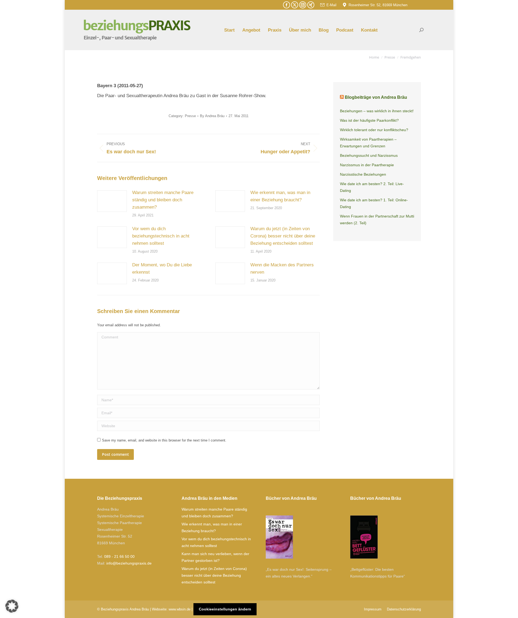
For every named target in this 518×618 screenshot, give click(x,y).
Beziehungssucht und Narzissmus (369, 155)
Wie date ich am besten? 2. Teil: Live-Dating (372, 187)
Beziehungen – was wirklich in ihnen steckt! (377, 111)
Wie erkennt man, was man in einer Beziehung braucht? (280, 196)
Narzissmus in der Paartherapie (367, 165)
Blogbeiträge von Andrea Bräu (376, 97)
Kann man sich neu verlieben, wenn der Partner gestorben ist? (215, 557)
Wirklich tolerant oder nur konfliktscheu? (374, 130)
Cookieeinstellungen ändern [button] (225, 609)
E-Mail (331, 5)
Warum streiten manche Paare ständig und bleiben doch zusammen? (162, 200)
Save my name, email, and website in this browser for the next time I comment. (164, 440)
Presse (190, 116)
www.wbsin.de (179, 609)
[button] (12, 606)
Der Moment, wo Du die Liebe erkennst (162, 268)
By (212, 116)
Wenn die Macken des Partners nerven (282, 268)
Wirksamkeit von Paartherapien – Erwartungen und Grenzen (368, 142)
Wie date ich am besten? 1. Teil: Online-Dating (374, 203)
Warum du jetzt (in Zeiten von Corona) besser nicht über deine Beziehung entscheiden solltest (282, 236)
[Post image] (112, 201)
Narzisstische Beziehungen (363, 174)
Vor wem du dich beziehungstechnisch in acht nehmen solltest (160, 236)
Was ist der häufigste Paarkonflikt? (369, 120)
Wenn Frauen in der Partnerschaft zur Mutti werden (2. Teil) (377, 219)
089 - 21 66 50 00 (119, 556)
